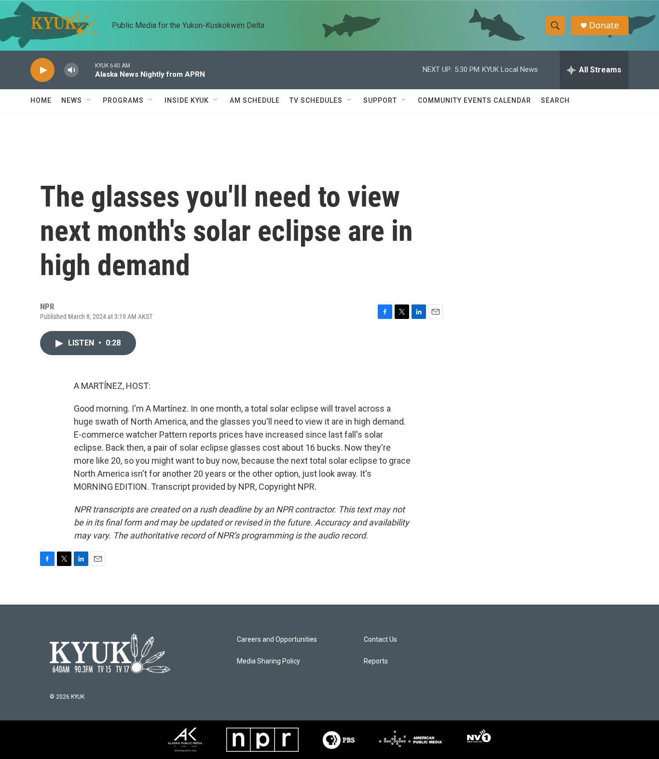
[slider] (86, 70)
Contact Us (380, 639)
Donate (604, 25)
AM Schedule (255, 100)
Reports (376, 661)
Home (41, 100)
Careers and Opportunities (277, 639)
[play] (42, 70)
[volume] (71, 70)
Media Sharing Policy (268, 661)
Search (555, 100)
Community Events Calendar (474, 100)
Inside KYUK (187, 100)
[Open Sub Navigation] (89, 100)
